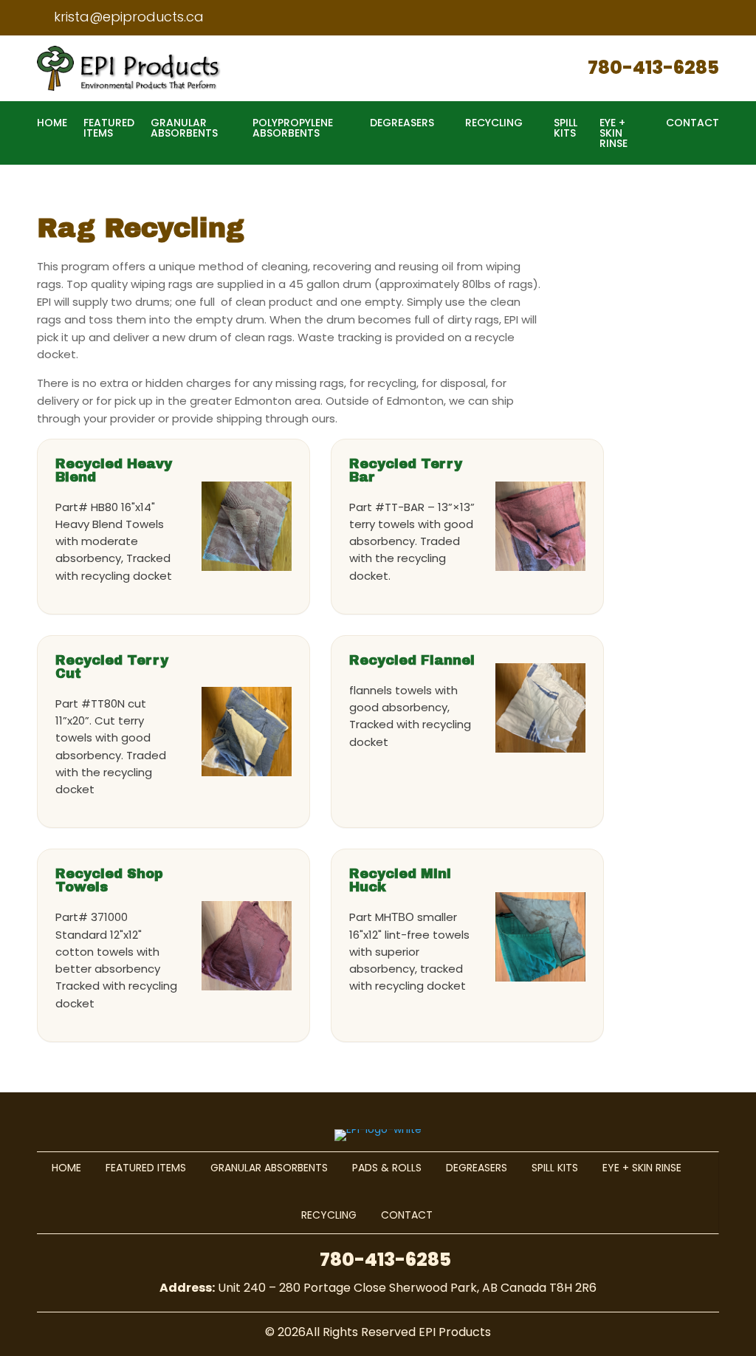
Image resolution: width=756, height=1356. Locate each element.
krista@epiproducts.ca (129, 16)
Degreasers (402, 123)
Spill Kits (565, 128)
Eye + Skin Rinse (613, 134)
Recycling (494, 123)
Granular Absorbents (184, 128)
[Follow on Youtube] (707, 18)
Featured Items (108, 128)
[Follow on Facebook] (648, 18)
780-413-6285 (653, 68)
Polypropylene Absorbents (292, 128)
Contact (692, 123)
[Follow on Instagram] (678, 18)
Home (52, 123)
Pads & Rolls (387, 1167)
